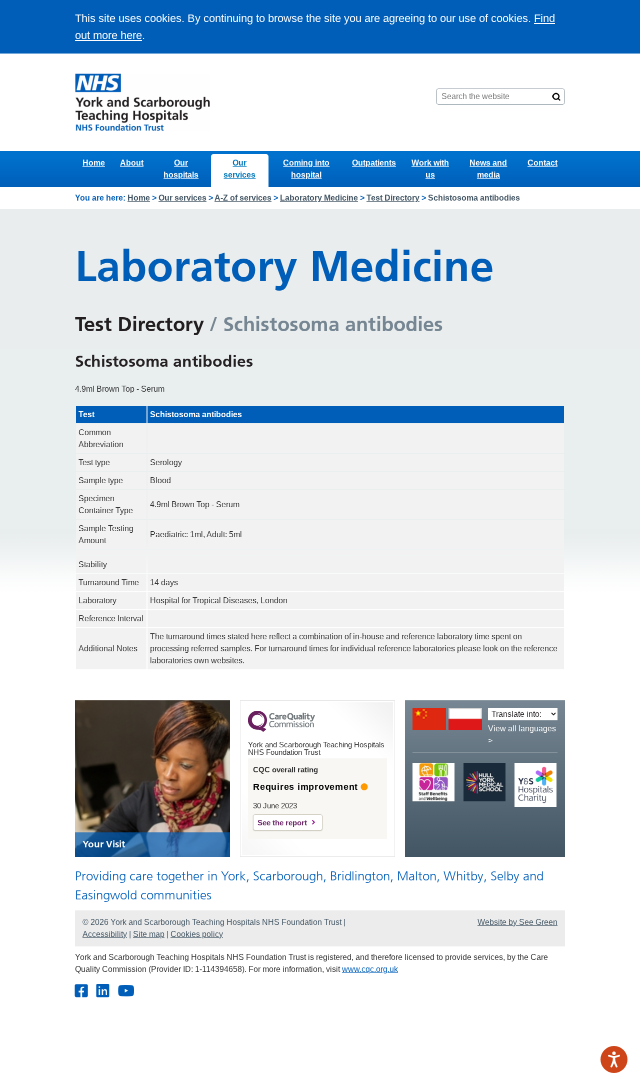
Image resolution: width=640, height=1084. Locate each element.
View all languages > (522, 734)
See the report (282, 822)
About (132, 163)
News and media (488, 169)
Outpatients (374, 163)
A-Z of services (243, 198)
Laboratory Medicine (319, 198)
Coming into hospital (306, 169)
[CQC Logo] (281, 729)
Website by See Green (518, 922)
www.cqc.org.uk (370, 969)
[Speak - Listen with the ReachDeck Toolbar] (614, 1059)
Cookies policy (196, 934)
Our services (240, 169)
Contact (543, 163)
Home (93, 163)
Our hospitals (181, 169)
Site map (148, 934)
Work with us (430, 169)
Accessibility (104, 934)
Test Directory (393, 198)
